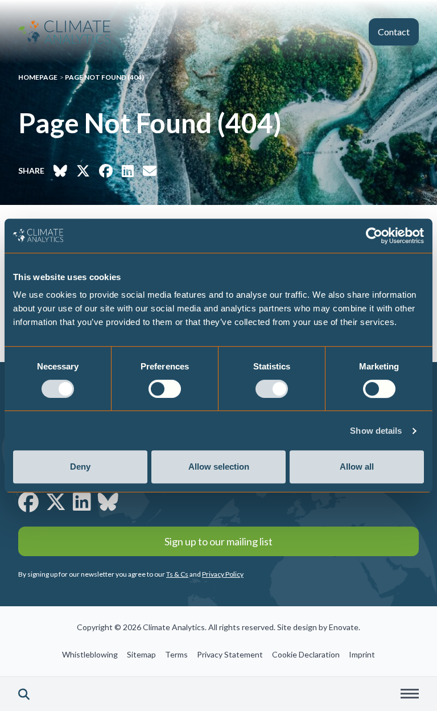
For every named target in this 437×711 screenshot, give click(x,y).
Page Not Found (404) (104, 77)
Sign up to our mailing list (218, 541)
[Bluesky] (108, 501)
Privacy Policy (223, 574)
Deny (80, 466)
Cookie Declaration (306, 654)
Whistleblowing (90, 654)
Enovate (343, 627)
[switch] (165, 389)
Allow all (357, 466)
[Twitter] (56, 501)
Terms (176, 654)
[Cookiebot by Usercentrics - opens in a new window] (374, 235)
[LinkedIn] (82, 501)
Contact (394, 31)
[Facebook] (28, 501)
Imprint (362, 654)
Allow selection (218, 466)
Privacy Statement (230, 654)
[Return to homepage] (64, 32)
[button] (24, 694)
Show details (376, 430)
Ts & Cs (177, 574)
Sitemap (141, 654)
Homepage (37, 77)
